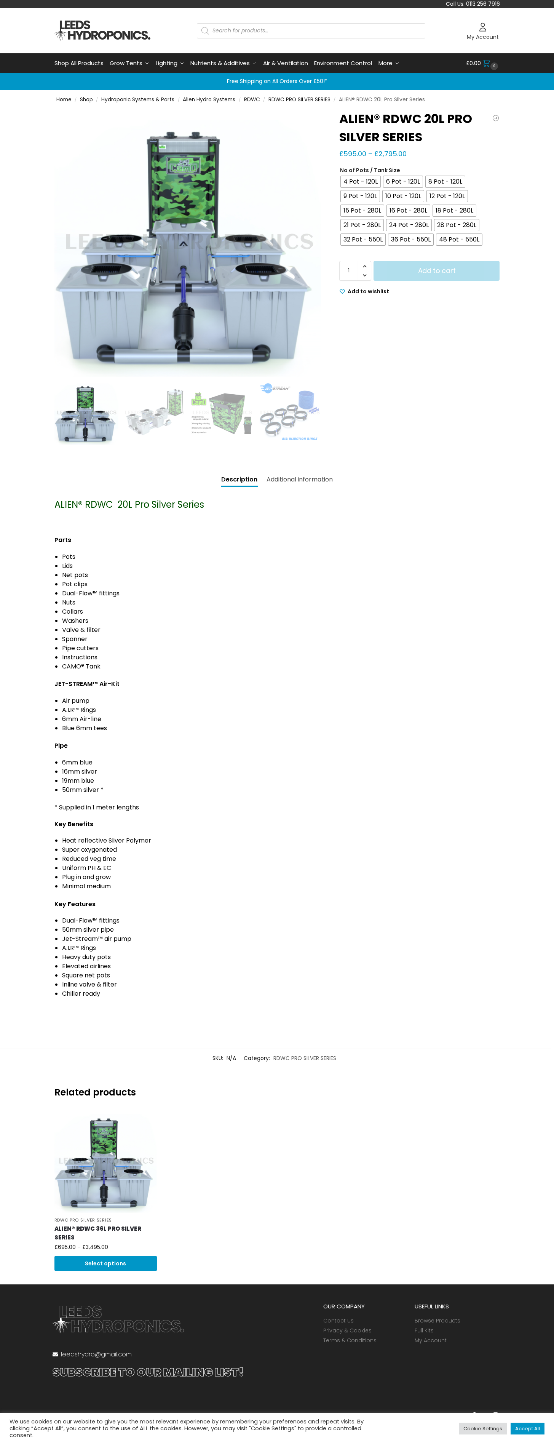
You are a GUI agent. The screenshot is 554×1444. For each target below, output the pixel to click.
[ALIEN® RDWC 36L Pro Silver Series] (105, 1161)
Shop (86, 99)
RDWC (252, 99)
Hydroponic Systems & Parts (137, 99)
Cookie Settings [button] (482, 1428)
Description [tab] (239, 479)
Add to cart (437, 270)
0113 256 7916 (483, 4)
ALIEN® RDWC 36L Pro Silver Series (97, 1233)
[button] (483, 63)
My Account (483, 37)
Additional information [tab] (300, 479)
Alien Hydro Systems (209, 99)
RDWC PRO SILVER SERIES (299, 99)
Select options (105, 1263)
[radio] (360, 181)
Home (64, 99)
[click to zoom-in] (188, 243)
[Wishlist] (145, 1121)
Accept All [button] (527, 1428)
